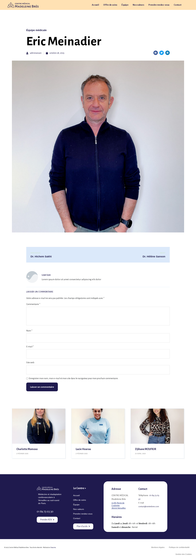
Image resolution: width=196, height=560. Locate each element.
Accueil (95, 5)
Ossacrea (53, 547)
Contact (177, 5)
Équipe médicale (36, 30)
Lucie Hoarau (83, 449)
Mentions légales (158, 547)
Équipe (125, 5)
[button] (155, 53)
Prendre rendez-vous (159, 5)
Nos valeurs (138, 5)
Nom (29, 331)
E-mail (30, 346)
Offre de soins (110, 5)
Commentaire (33, 304)
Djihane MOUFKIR (145, 449)
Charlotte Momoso (27, 449)
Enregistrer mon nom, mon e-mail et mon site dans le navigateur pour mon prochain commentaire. (73, 378)
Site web (30, 362)
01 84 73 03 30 (45, 511)
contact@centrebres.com (148, 506)
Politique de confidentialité (179, 547)
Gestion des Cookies (183, 554)
